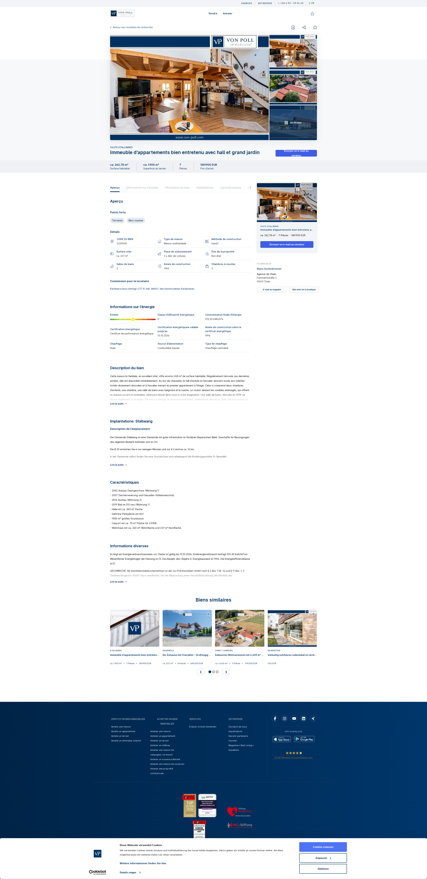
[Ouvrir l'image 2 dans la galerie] (293, 51)
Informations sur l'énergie (142, 187)
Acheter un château (160, 745)
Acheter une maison (160, 731)
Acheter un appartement (162, 736)
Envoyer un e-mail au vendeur (296, 153)
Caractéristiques (230, 187)
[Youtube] (294, 718)
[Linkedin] (303, 718)
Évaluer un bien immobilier (203, 726)
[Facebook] (275, 718)
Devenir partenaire (238, 736)
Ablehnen (323, 868)
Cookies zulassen (323, 847)
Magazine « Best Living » (241, 745)
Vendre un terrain (120, 736)
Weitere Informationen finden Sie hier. (143, 863)
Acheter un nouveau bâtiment (165, 759)
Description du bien (177, 187)
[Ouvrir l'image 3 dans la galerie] (293, 87)
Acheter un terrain (159, 740)
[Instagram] (284, 718)
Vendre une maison (121, 726)
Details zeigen (128, 872)
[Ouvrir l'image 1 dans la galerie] (189, 87)
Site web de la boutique (304, 289)
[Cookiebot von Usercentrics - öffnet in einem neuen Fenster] (97, 872)
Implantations (204, 187)
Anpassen (321, 857)
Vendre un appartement (123, 731)
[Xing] (313, 718)
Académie (234, 750)
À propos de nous (238, 726)
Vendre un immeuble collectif (126, 740)
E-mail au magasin (272, 289)
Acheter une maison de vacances (167, 764)
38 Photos (307, 189)
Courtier (233, 740)
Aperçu (115, 187)
